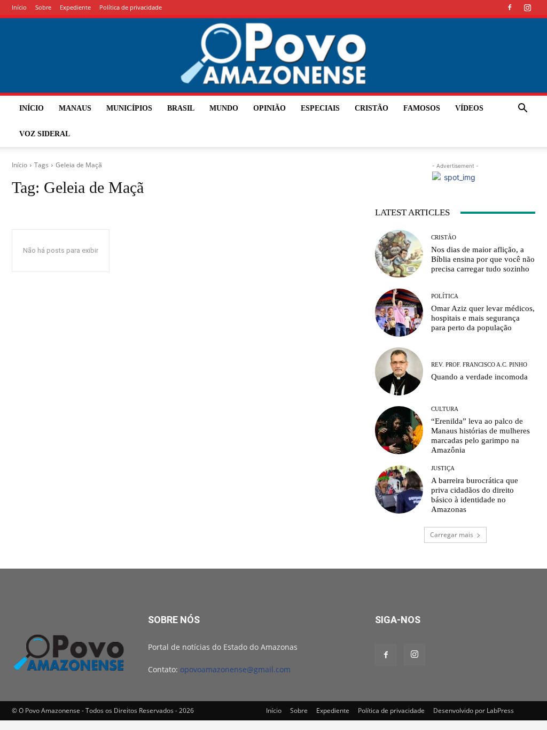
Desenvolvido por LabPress (473, 710)
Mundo (223, 108)
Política (444, 296)
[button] (522, 109)
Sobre (43, 7)
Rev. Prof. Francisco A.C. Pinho (479, 365)
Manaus (75, 108)
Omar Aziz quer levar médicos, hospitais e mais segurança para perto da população (483, 318)
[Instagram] (527, 7)
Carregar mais (451, 534)
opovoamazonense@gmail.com (235, 669)
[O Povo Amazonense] (273, 55)
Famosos (421, 108)
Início (19, 7)
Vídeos (469, 108)
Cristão (371, 108)
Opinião (269, 108)
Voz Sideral (44, 134)
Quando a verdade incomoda (479, 376)
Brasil (180, 108)
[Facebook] (510, 7)
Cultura (444, 409)
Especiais (320, 108)
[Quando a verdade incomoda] (399, 371)
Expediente (75, 7)
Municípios (129, 108)
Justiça (443, 468)
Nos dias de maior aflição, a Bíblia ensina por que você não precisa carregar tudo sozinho (483, 259)
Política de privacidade (130, 7)
